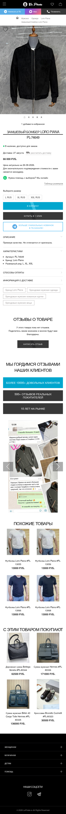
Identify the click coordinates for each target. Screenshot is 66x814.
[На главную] (33, 4)
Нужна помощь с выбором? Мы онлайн (28, 177)
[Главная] (17, 18)
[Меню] (4, 4)
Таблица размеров (53, 183)
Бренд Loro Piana (14, 289)
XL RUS (21, 197)
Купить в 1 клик (33, 216)
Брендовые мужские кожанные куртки (24, 296)
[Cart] (60, 4)
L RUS (8, 197)
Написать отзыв (33, 344)
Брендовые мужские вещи (19, 302)
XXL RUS (35, 197)
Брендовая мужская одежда (43, 289)
